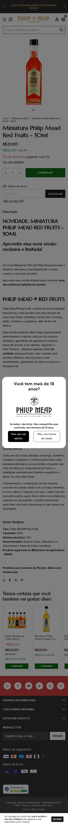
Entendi (57, 819)
